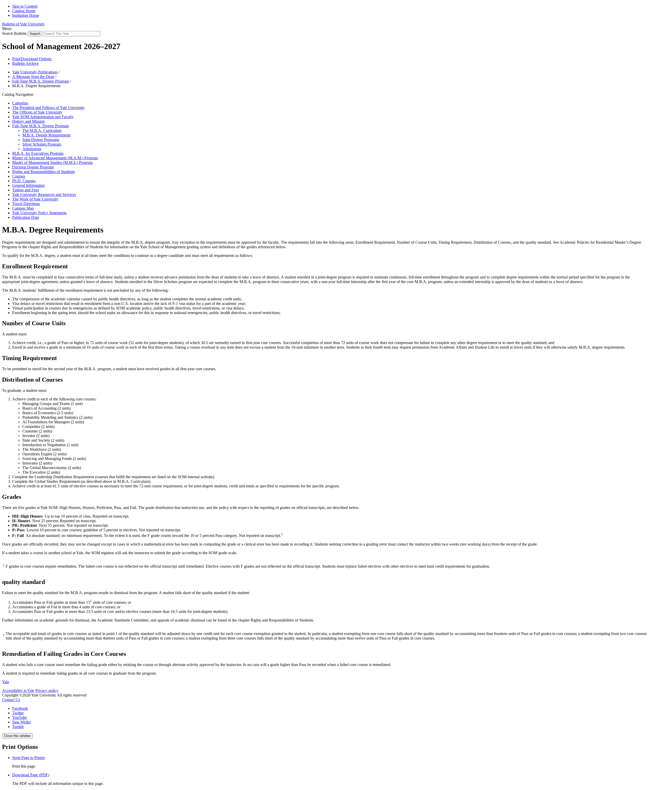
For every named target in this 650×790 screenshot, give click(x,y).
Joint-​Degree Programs (40, 139)
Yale (5, 682)
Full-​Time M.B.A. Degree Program (40, 126)
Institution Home (25, 15)
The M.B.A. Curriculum (41, 130)
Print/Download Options (32, 59)
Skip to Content (24, 6)
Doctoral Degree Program (33, 167)
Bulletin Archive (25, 63)
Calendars (20, 103)
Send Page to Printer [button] (28, 757)
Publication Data (25, 217)
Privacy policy (46, 690)
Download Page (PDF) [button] (30, 775)
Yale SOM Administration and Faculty (43, 117)
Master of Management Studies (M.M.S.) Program (52, 162)
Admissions (31, 149)
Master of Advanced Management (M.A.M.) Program (55, 158)
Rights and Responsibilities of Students (43, 171)
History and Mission (28, 121)
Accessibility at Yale (18, 690)
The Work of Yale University (35, 199)
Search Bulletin (14, 33)
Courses (18, 176)
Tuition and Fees (25, 190)
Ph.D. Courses (24, 181)
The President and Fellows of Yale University (48, 107)
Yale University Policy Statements (39, 213)
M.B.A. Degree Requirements (46, 135)
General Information (28, 185)
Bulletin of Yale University (23, 24)
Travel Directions (26, 204)
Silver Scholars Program (41, 144)
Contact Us (11, 700)
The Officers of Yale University (37, 112)
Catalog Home (24, 11)
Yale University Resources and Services (44, 194)
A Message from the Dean (33, 76)
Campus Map (23, 208)
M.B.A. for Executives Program (37, 153)
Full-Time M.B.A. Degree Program (40, 81)
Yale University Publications (35, 72)
